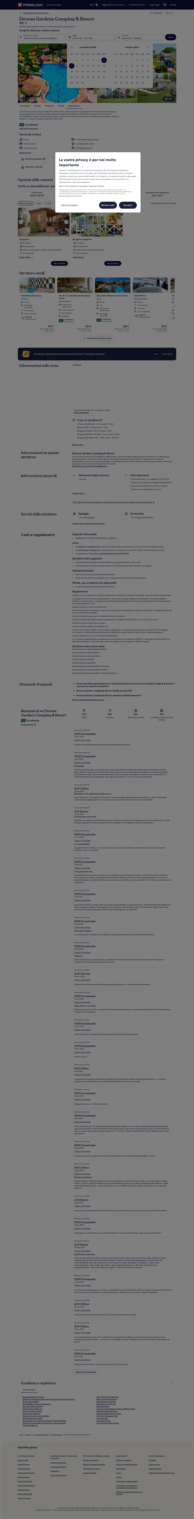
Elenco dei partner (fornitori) (70, 196)
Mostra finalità (69, 205)
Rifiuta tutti (108, 205)
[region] (98, 182)
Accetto (128, 205)
